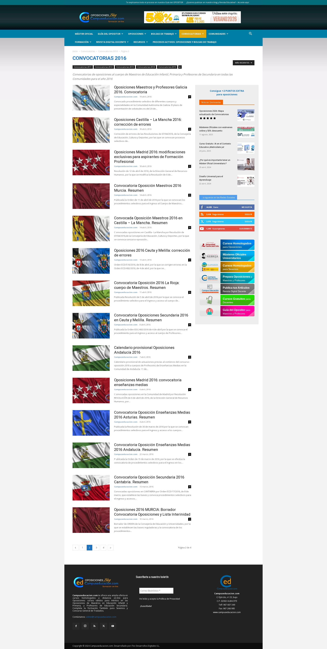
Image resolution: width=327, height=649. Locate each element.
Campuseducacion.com (125, 96)
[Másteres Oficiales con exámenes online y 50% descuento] (245, 132)
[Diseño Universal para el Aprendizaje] (245, 181)
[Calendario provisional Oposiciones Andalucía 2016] (91, 358)
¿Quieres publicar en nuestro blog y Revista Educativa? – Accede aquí (217, 2)
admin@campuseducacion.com (101, 616)
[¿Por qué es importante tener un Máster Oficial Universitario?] (245, 164)
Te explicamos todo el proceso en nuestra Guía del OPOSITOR (154, 2)
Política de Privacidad (169, 598)
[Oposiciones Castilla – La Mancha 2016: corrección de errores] (91, 130)
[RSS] (94, 626)
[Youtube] (112, 626)
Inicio (75, 51)
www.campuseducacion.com (227, 612)
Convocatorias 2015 (167, 67)
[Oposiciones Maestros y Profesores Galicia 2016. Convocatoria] (91, 97)
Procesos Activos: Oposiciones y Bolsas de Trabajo (184, 41)
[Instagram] (85, 626)
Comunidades (217, 33)
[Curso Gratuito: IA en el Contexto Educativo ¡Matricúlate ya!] (245, 148)
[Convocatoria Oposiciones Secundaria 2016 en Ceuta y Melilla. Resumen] (91, 325)
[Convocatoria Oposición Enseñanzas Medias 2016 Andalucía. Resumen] (91, 455)
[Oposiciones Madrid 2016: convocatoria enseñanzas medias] (91, 390)
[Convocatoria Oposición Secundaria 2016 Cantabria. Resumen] (91, 487)
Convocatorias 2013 (125, 67)
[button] (250, 34)
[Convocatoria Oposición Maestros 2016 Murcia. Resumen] (91, 196)
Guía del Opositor (109, 33)
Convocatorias (191, 33)
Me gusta (247, 207)
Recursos (139, 41)
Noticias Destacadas (211, 102)
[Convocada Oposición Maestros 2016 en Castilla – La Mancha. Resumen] (91, 228)
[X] (103, 626)
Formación (82, 41)
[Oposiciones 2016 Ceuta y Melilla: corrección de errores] (91, 261)
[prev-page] (75, 547)
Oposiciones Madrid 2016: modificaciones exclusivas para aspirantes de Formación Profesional (149, 157)
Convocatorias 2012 (104, 67)
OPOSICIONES (135, 33)
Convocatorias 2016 (108, 51)
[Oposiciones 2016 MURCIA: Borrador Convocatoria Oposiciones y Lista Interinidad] (91, 520)
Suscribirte (245, 228)
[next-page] (110, 547)
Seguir (248, 214)
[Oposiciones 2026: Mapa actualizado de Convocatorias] (245, 115)
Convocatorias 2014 (146, 67)
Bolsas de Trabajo (162, 33)
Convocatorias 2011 (82, 67)
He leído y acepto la (159, 598)
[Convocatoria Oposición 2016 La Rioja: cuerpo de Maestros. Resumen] (91, 293)
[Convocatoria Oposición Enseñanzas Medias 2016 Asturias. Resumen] (91, 423)
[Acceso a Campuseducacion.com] (227, 589)
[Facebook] (76, 626)
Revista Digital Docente (111, 41)
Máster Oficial (84, 33)
